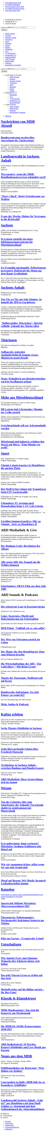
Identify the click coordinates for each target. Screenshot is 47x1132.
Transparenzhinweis (12, 1127)
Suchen (4, 30)
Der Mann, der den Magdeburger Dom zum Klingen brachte (22, 653)
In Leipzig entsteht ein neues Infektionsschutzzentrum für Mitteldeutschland (17, 242)
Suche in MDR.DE (7, 27)
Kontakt (8, 1121)
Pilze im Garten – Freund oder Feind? (22, 938)
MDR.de (8, 116)
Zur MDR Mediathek (12, 5)
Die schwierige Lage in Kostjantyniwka (23, 606)
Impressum (9, 1123)
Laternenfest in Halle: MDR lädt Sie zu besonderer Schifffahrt (23, 1084)
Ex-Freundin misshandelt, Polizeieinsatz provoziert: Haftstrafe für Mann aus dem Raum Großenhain (23, 270)
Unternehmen (7, 1116)
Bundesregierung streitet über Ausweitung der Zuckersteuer (18, 139)
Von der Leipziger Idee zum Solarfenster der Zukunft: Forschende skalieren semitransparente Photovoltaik (22, 806)
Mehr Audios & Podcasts (15, 704)
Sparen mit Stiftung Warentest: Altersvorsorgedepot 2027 (18, 905)
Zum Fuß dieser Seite (12, 10)
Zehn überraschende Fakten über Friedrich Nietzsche (19, 750)
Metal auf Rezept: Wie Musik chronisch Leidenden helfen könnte (23, 882)
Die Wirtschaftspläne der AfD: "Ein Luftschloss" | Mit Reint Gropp (21, 665)
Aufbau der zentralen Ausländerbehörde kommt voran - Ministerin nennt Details (20, 354)
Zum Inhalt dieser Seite (13, 3)
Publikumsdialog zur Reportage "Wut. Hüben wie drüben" (22, 1069)
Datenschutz (9, 1125)
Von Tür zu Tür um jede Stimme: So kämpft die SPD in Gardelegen (21, 301)
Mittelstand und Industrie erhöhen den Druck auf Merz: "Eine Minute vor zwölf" (22, 444)
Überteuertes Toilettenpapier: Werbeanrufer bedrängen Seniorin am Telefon (22, 920)
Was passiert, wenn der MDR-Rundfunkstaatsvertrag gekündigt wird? (23, 176)
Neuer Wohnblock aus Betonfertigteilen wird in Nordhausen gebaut (23, 380)
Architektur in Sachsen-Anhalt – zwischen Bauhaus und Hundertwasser (22, 766)
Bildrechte (8, 1129)
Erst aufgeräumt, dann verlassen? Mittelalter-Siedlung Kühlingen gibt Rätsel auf (21, 846)
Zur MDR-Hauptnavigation (14, 8)
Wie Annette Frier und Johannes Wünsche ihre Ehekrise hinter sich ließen (20, 961)
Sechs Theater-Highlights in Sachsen (21, 728)
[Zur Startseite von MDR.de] (5, 16)
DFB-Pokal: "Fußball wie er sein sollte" (23, 628)
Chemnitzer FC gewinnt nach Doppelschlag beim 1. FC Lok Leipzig (22, 504)
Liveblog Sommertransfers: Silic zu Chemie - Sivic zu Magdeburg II (21, 523)
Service (5, 1118)
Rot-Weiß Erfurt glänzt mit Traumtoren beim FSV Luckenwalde (23, 490)
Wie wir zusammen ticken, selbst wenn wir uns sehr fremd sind (22, 866)
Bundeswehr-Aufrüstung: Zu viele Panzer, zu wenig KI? (20, 693)
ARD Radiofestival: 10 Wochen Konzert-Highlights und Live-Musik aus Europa (23, 1047)
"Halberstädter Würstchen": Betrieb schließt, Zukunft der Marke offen (22, 324)
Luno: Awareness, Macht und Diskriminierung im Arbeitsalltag (19, 617)
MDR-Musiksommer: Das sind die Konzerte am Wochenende (20, 1011)
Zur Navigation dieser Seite (14, 7)
